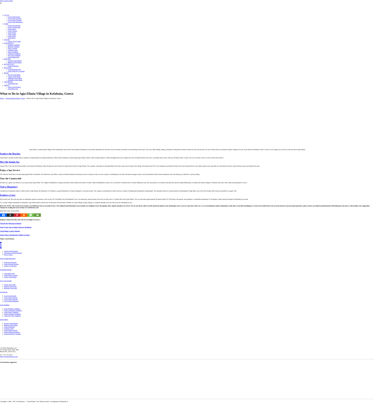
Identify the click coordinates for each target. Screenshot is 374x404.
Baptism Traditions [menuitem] (13, 47)
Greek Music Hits (9, 273)
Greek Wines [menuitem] (12, 36)
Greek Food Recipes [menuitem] (14, 25)
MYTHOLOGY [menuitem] (9, 64)
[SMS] (30, 215)
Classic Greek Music (10, 277)
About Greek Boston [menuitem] (14, 87)
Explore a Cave (7, 195)
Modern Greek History (11, 325)
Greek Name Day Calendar (12, 334)
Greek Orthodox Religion (12, 332)
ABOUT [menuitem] (6, 85)
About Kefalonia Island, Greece (15, 98)
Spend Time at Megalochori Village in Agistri (15, 235)
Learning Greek (9, 329)
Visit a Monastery (9, 187)
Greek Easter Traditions (11, 312)
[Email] (37, 215)
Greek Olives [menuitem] (12, 32)
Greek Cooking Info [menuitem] (14, 27)
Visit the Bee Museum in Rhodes (10, 223)
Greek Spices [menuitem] (12, 29)
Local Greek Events (10, 296)
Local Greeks (3, 292)
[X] (10, 215)
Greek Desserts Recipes (11, 264)
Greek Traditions (4, 305)
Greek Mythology (9, 327)
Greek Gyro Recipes (10, 266)
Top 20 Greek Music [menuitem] (14, 75)
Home (2, 98)
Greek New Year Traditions (12, 316)
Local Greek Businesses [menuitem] (15, 22)
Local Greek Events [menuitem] (14, 17)
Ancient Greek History (11, 323)
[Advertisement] (58, 113)
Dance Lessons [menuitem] (12, 48)
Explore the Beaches (10, 153)
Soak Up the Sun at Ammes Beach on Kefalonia (15, 227)
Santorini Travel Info (10, 286)
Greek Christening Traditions (13, 310)
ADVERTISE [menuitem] (8, 82)
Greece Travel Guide (5, 281)
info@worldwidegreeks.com (9, 356)
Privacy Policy (8, 255)
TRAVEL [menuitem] (7, 39)
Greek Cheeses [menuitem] (12, 31)
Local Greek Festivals (10, 298)
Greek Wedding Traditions (12, 309)
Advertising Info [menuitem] (13, 83)
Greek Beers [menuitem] (11, 38)
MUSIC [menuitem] (6, 73)
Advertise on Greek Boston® (13, 253)
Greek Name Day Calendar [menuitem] (16, 71)
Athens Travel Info (9, 285)
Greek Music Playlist (5, 270)
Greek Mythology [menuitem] (13, 66)
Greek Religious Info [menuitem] (14, 69)
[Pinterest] (17, 215)
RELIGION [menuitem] (7, 68)
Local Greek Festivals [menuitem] (14, 18)
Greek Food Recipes (10, 262)
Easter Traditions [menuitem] (13, 52)
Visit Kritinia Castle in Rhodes (10, 231)
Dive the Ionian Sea (9, 162)
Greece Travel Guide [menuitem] (14, 41)
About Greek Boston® (11, 251)
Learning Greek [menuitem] (13, 50)
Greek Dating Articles (10, 330)
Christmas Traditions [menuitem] (14, 54)
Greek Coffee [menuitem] (12, 34)
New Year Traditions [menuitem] (14, 55)
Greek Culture (4, 319)
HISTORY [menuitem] (7, 59)
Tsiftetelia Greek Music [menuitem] (15, 78)
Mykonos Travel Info (10, 288)
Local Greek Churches (11, 299)
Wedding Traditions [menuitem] (14, 45)
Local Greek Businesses (11, 301)
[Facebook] (3, 215)
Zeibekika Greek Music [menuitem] (15, 80)
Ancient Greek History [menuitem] (15, 61)
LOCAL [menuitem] (6, 15)
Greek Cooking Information (7, 258)
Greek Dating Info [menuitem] (13, 57)
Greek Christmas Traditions (12, 314)
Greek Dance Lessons (10, 275)
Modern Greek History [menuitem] (15, 62)
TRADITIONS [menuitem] (8, 43)
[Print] (23, 215)
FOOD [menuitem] (6, 24)
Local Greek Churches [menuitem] (15, 20)
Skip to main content (6, 1)
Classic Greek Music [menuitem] (14, 76)
